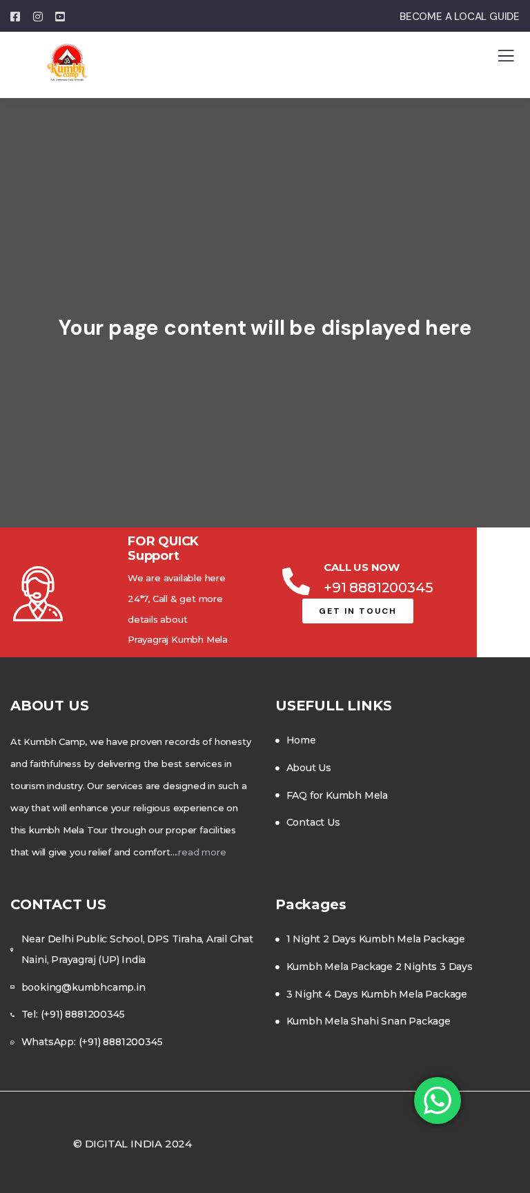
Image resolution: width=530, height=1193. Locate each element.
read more (202, 851)
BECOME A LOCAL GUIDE (460, 16)
